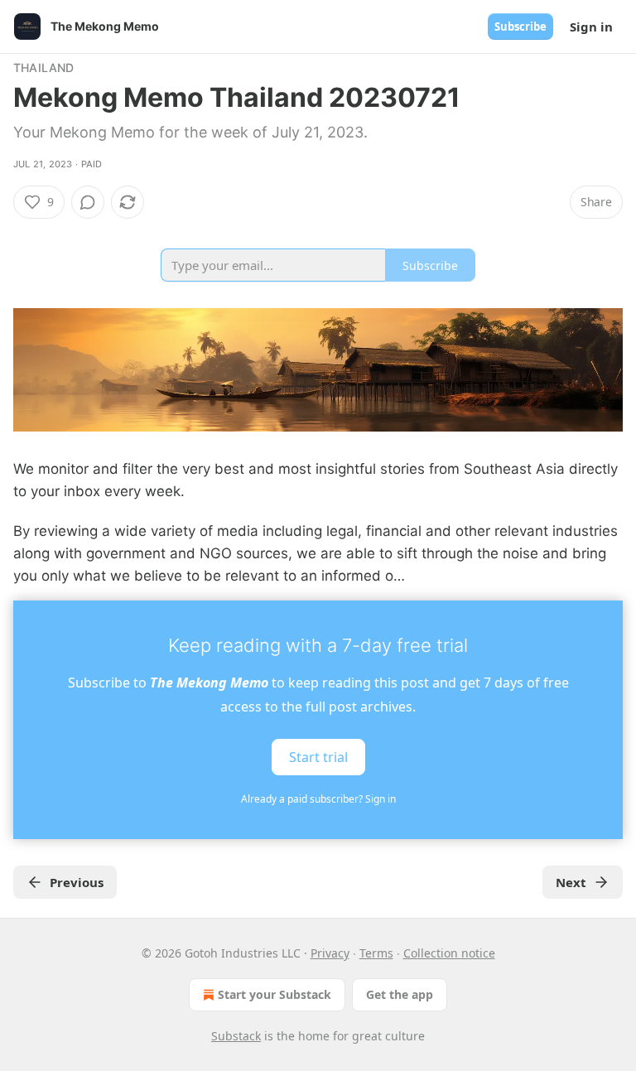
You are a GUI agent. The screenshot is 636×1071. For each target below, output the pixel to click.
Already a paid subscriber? (318, 799)
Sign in (591, 26)
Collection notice (449, 953)
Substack (236, 1036)
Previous (77, 882)
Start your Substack (274, 994)
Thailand (44, 67)
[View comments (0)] (87, 202)
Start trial (318, 757)
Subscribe (520, 26)
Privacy (330, 953)
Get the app (399, 994)
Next (571, 882)
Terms (376, 953)
